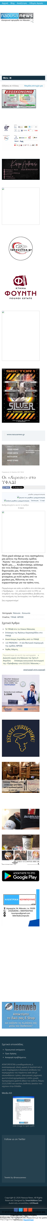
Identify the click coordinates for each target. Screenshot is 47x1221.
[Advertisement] (23, 50)
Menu (6, 77)
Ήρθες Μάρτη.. (11, 649)
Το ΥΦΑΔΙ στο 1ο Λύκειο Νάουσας (20, 629)
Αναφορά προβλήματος (15, 1057)
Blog (12, 3)
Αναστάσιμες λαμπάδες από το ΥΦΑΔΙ (22, 639)
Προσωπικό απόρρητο (15, 1049)
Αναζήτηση (22, 3)
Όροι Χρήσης (10, 1053)
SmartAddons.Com (33, 1200)
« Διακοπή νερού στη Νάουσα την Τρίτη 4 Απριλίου (21, 658)
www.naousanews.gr (16, 434)
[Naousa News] (17, 17)
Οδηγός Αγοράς (36, 3)
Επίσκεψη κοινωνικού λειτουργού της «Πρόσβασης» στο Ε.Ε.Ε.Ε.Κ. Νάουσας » (23, 662)
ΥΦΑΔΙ (13, 617)
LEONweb (34, 1203)
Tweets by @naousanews (15, 1177)
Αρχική (5, 3)
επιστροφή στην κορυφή (34, 669)
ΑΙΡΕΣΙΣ (20, 617)
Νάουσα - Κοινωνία (21, 613)
